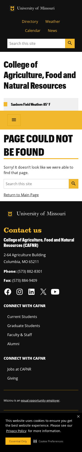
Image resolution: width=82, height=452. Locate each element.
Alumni (13, 343)
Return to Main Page (21, 194)
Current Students (22, 316)
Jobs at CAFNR (19, 369)
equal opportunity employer (40, 400)
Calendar (33, 30)
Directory (30, 21)
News (52, 30)
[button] (48, 441)
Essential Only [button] (18, 441)
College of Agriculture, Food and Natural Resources (40, 75)
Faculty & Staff (19, 334)
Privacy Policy (16, 431)
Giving (12, 378)
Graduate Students (23, 325)
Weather (52, 21)
